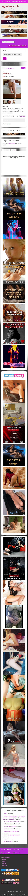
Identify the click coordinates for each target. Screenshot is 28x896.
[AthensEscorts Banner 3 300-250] (14, 322)
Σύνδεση (24, 1)
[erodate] (14, 302)
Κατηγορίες (8, 849)
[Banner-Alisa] (14, 720)
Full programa (8, 68)
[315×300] (14, 344)
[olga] (14, 556)
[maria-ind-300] (14, 804)
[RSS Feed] (2, 1)
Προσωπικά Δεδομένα (7, 852)
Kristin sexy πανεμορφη (9, 823)
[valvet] (14, 283)
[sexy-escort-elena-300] (14, 532)
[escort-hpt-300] (14, 402)
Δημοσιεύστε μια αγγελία (17, 46)
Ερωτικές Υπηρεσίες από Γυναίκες (11, 63)
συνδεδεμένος (12, 143)
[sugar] (14, 378)
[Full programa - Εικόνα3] (14, 101)
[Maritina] (14, 489)
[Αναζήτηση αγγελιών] (4, 58)
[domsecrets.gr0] (14, 579)
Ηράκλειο (4, 865)
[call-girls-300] (14, 264)
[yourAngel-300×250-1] (14, 238)
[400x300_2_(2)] (14, 443)
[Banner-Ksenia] (14, 674)
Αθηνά (5, 813)
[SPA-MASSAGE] (14, 425)
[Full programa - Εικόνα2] (9, 101)
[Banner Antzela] (14, 651)
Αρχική (3, 63)
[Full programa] (12, 89)
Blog (14, 849)
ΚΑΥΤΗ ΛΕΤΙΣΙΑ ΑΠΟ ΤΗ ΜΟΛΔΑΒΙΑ (11, 821)
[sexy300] (14, 781)
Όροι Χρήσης (19, 849)
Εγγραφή (20, 1)
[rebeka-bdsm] (14, 697)
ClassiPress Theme (6, 894)
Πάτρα (4, 859)
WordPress (24, 894)
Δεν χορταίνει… (7, 839)
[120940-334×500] (14, 604)
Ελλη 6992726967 (8, 841)
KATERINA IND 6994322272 (10, 826)
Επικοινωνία (17, 852)
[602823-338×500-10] (14, 514)
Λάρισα (4, 861)
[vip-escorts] (14, 219)
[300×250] (14, 196)
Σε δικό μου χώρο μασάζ (9, 828)
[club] (14, 743)
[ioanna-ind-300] (14, 766)
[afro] (14, 628)
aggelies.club (10, 6)
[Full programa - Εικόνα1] (5, 101)
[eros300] (14, 367)
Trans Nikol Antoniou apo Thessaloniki (12, 835)
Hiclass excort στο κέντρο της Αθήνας (11, 831)
